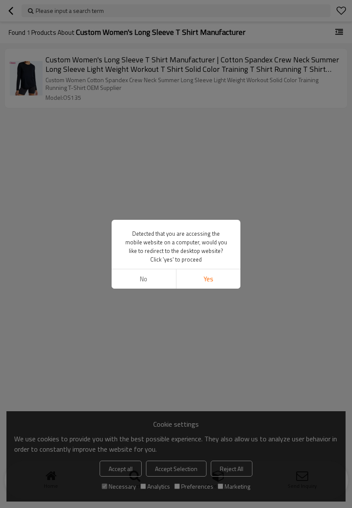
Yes (208, 279)
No (143, 279)
